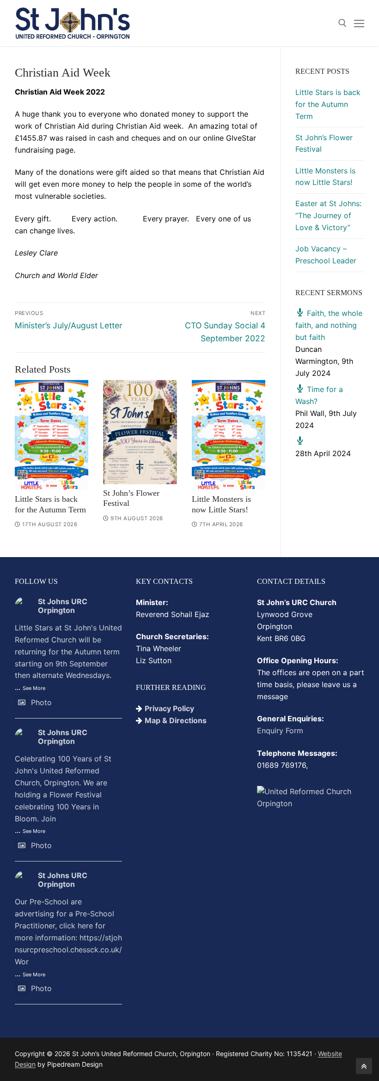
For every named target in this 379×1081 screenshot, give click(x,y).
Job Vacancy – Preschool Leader (325, 254)
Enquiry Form (280, 730)
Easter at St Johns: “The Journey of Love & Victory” (328, 215)
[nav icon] (359, 23)
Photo (41, 702)
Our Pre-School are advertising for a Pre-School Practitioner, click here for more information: (68, 931)
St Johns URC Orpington (62, 606)
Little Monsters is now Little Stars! (325, 176)
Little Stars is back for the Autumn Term (328, 104)
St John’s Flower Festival (324, 143)
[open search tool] (342, 23)
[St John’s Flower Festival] (140, 432)
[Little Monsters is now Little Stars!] (228, 435)
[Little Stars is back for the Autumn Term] (51, 435)
